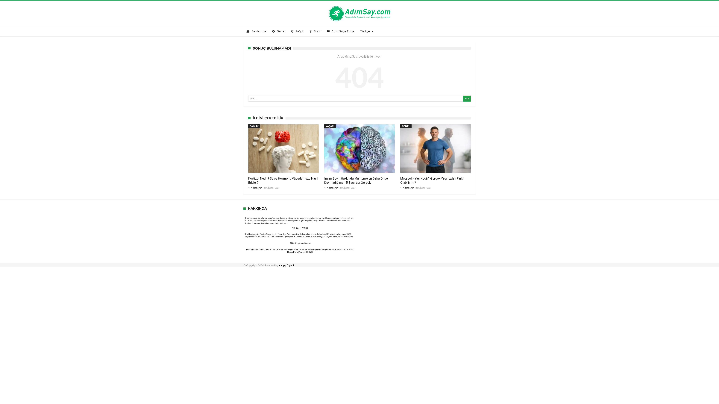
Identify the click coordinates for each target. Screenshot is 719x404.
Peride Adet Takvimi (281, 249)
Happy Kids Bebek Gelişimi (303, 249)
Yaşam (330, 126)
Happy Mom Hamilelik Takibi (258, 249)
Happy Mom (292, 252)
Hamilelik (320, 249)
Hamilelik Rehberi (334, 249)
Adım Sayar (256, 187)
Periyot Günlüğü (306, 252)
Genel (406, 126)
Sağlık (254, 126)
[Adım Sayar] (359, 6)
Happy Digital (286, 265)
